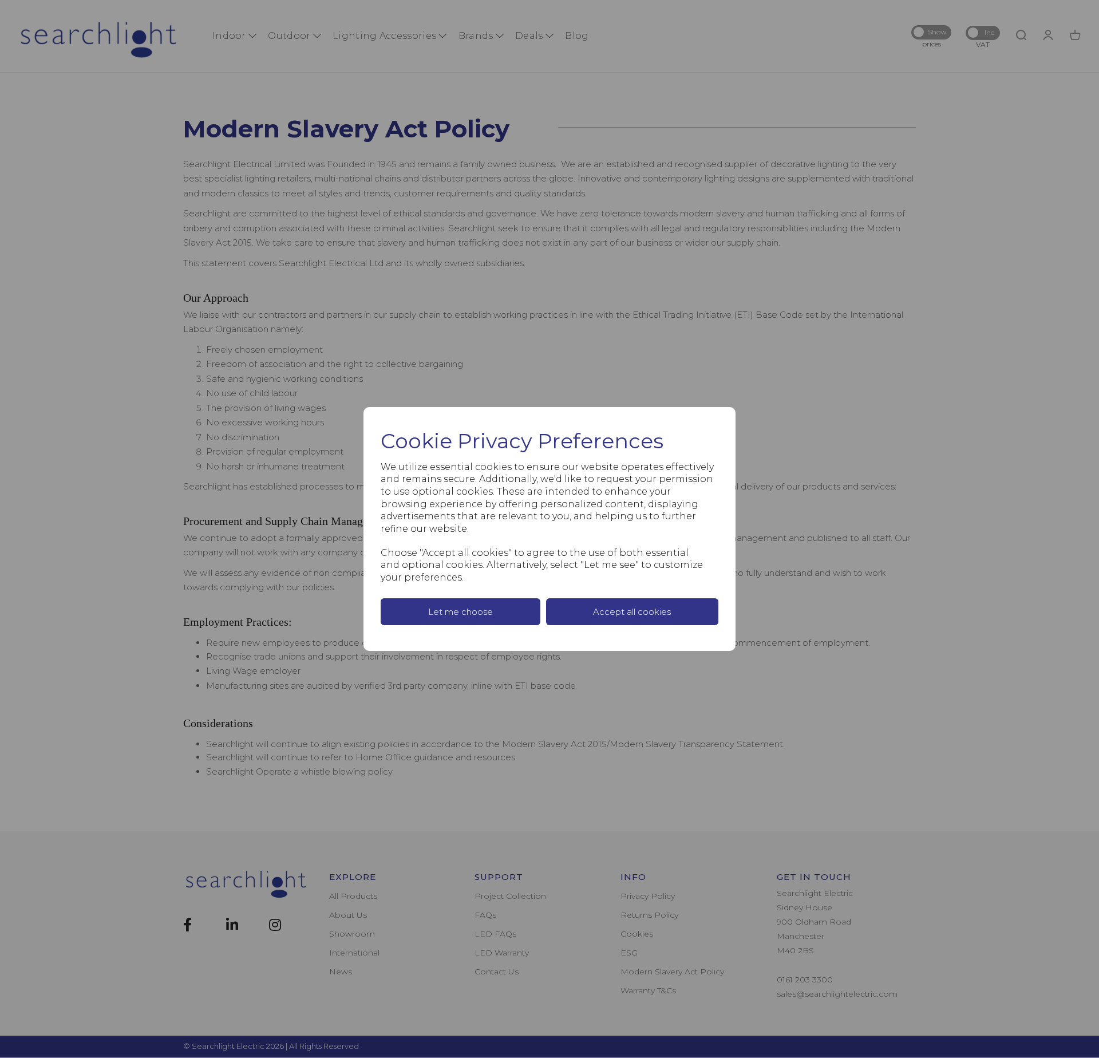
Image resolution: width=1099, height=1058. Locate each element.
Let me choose (460, 611)
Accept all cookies (632, 611)
